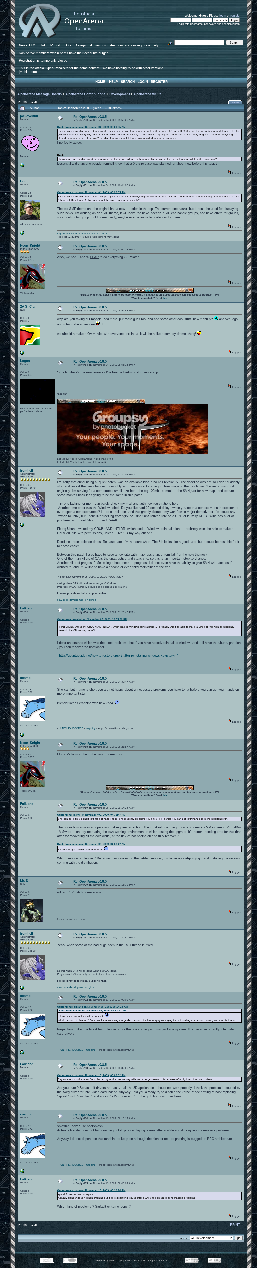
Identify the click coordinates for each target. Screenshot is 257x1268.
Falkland (26, 608)
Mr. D (24, 881)
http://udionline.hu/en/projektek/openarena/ (82, 233)
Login (143, 82)
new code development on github (76, 599)
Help (113, 82)
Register (159, 82)
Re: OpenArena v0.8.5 (90, 117)
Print (235, 102)
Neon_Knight (30, 245)
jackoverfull (29, 116)
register (235, 15)
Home (100, 82)
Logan (25, 361)
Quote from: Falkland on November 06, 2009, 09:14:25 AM (92, 1006)
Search (128, 82)
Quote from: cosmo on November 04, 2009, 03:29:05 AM (91, 127)
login (222, 15)
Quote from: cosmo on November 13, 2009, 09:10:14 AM (91, 1190)
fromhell (26, 470)
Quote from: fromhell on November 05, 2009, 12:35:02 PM (92, 619)
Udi (22, 181)
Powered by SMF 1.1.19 (109, 1260)
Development (119, 94)
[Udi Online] (22, 234)
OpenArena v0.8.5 (147, 94)
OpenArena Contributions (85, 94)
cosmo (25, 678)
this (165, 298)
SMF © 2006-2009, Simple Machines (146, 1260)
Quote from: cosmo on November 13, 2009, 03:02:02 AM (91, 1075)
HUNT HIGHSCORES (71, 728)
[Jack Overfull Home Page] (22, 166)
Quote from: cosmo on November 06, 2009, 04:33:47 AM (91, 814)
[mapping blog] (22, 735)
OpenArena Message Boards (40, 94)
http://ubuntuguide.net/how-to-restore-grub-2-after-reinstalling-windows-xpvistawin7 (118, 655)
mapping (91, 728)
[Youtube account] (22, 353)
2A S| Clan (28, 306)
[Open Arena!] (22, 525)
